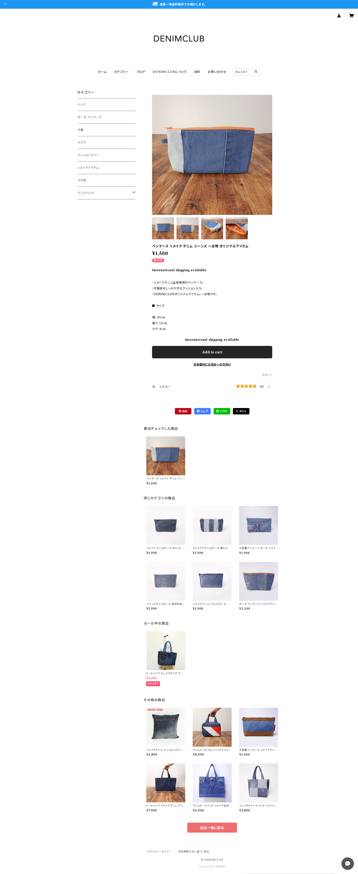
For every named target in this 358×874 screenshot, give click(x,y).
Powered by (207, 866)
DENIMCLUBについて (169, 72)
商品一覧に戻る (212, 828)
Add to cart (212, 352)
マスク (81, 142)
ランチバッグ (85, 193)
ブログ (140, 72)
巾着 (80, 130)
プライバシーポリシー (159, 851)
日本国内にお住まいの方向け (212, 364)
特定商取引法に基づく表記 (193, 851)
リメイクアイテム (88, 168)
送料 (197, 72)
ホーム (102, 72)
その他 (81, 180)
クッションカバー (88, 155)
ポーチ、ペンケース (89, 117)
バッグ (81, 104)
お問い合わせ (217, 72)
